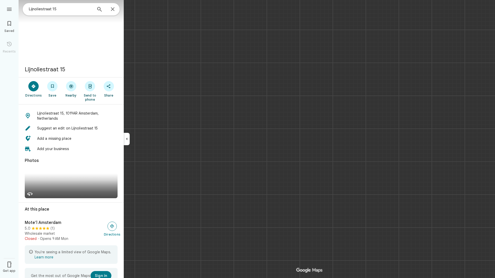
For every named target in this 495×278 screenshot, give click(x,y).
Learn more (44, 257)
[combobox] (60, 9)
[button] (71, 116)
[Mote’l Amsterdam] (71, 230)
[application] (247, 139)
